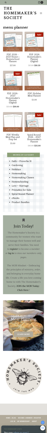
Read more (13, 66)
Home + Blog (11, 418)
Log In (12, 421)
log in (11, 253)
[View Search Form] (5, 2)
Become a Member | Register (29, 418)
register (14, 249)
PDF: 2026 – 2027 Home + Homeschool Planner (13, 58)
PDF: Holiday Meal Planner (34, 94)
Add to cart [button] (34, 68)
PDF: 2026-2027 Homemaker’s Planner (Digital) (13, 98)
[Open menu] (41, 13)
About (34, 421)
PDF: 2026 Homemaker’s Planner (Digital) (34, 58)
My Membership (23, 421)
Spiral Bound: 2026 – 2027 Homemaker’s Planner (34, 138)
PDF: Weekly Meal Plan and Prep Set (13, 137)
